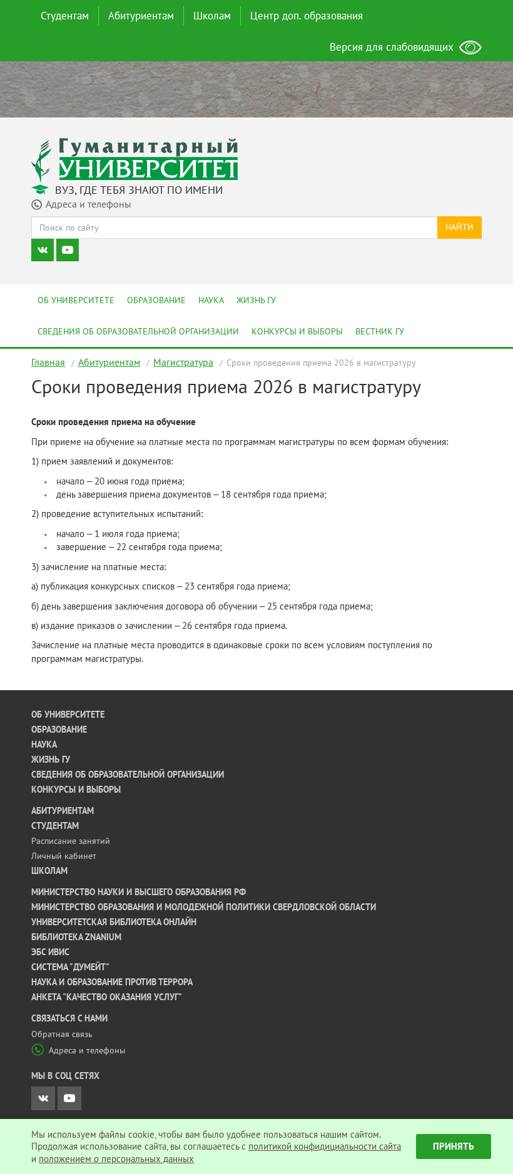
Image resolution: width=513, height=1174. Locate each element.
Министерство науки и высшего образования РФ (138, 892)
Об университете (76, 300)
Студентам (65, 16)
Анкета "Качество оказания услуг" (106, 997)
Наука (211, 300)
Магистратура (183, 362)
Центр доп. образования (306, 16)
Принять (453, 1146)
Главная (48, 362)
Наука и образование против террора (112, 982)
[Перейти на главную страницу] (134, 159)
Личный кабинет (63, 855)
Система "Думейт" (70, 967)
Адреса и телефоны (87, 1050)
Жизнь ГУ (256, 300)
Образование (156, 300)
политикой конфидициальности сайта (324, 1146)
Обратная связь (62, 1034)
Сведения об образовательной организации (138, 331)
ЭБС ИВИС (50, 952)
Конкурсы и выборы (297, 331)
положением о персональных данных (116, 1159)
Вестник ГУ (379, 331)
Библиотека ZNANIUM (76, 937)
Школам (212, 16)
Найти (459, 227)
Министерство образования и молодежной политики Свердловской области (203, 907)
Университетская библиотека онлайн (113, 922)
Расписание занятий (70, 840)
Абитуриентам (141, 16)
